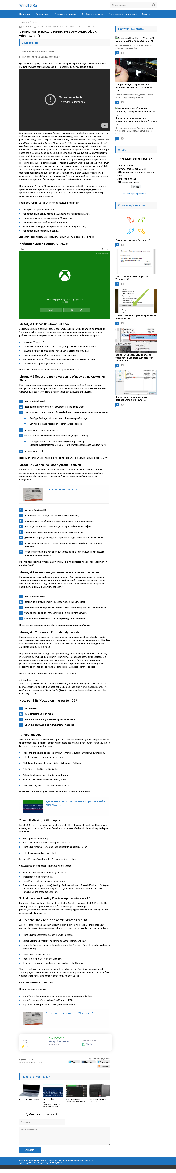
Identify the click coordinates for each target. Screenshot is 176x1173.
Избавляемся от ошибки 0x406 (36, 51)
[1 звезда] (20, 1062)
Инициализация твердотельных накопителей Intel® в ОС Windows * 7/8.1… (134, 87)
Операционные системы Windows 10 (69, 1013)
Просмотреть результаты (136, 193)
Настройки (24, 14)
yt (130, 1171)
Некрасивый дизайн (129, 182)
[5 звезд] (30, 1062)
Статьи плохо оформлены (132, 169)
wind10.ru (28, 5)
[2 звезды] (23, 1062)
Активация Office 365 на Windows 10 (134, 41)
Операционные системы (62, 489)
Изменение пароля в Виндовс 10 (133, 240)
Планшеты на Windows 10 (29, 1100)
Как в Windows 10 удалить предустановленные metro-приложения (51, 1103)
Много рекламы (127, 178)
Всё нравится (126, 165)
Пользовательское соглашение (71, 1161)
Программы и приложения (123, 14)
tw (142, 1171)
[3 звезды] (25, 1062)
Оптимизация (42, 14)
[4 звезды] (27, 1062)
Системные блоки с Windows (97, 1100)
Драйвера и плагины (92, 14)
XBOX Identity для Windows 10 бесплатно (75, 1100)
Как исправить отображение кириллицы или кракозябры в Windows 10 (136, 121)
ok (124, 1171)
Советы (146, 14)
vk (154, 1171)
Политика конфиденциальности (45, 1161)
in (148, 1171)
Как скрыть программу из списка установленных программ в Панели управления (134, 358)
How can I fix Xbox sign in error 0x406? (39, 57)
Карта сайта (88, 1161)
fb (136, 1171)
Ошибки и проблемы (65, 14)
